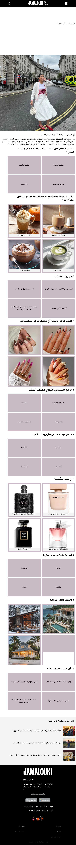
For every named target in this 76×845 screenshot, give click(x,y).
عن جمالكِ (21, 826)
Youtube (38, 787)
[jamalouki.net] (38, 3)
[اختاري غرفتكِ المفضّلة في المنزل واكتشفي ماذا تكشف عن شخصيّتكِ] (69, 755)
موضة (51, 807)
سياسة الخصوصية (56, 837)
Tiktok (47, 787)
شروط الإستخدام (19, 832)
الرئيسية (72, 23)
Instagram (28, 784)
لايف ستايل (44, 811)
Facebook (48, 784)
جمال (45, 807)
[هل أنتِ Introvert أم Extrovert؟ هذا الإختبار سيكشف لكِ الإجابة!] (69, 743)
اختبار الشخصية (62, 23)
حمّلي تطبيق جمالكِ (38, 794)
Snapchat (27, 787)
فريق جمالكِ (57, 832)
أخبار (51, 811)
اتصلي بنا (58, 826)
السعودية (39, 807)
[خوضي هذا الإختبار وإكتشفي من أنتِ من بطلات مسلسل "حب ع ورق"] (69, 731)
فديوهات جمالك (29, 807)
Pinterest (38, 784)
